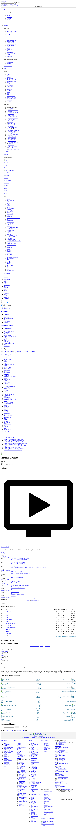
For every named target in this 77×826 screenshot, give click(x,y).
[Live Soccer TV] (5, 1)
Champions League (11, 40)
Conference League (11, 44)
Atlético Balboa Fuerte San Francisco (21, 571)
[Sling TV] (9, 352)
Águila (7, 631)
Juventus (9, 88)
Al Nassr (9, 101)
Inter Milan (9, 89)
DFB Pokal (9, 54)
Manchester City (10, 78)
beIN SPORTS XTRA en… (34, 789)
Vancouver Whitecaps (20, 784)
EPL (5, 289)
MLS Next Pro (10, 258)
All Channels (7, 273)
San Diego (21, 798)
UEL (5, 281)
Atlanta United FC (12, 123)
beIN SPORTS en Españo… (13, 218)
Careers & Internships (49, 799)
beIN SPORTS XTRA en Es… (11, 399)
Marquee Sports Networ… (13, 257)
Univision (9, 231)
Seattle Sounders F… (13, 146)
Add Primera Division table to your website (65, 636)
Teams (5, 68)
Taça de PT (6, 297)
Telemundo (9, 226)
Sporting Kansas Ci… (13, 149)
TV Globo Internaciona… (13, 227)
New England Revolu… (13, 112)
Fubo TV (46, 744)
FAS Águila (15, 566)
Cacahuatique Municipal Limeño (20, 558)
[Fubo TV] (3, 352)
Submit (17, 726)
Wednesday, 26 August (6, 579)
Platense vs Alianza (15, 581)
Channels (6, 154)
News (5, 275)
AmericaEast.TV (11, 236)
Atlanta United (22, 777)
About (13, 464)
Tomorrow (9, 17)
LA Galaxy (11, 145)
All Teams (6, 151)
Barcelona (9, 83)
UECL (5, 283)
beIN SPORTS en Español (10, 376)
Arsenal (8, 74)
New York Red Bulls (13, 118)
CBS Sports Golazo (11, 243)
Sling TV (46, 743)
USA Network (10, 222)
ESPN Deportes (10, 210)
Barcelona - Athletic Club (60, 745)
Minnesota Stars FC (13, 142)
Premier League (10, 45)
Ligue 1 (8, 50)
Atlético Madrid (10, 86)
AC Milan (9, 90)
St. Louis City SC (12, 137)
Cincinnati (20, 768)
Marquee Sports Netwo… (34, 807)
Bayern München (11, 96)
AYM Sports (10, 238)
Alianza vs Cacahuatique (32, 598)
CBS (8, 201)
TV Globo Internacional (9, 386)
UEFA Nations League (9, 343)
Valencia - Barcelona (63, 777)
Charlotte (20, 767)
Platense (8, 621)
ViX (8, 269)
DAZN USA (10, 223)
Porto (8, 94)
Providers (46, 801)
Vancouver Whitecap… (13, 130)
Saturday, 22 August (5, 557)
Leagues (6, 25)
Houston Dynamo (12, 131)
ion (7, 255)
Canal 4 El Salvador (21, 559)
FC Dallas (10, 135)
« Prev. (2, 554)
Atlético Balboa (9, 619)
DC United (10, 122)
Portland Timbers (12, 141)
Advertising (47, 795)
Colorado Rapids (12, 138)
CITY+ (8, 246)
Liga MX (9, 63)
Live (2, 552)
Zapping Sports (10, 270)
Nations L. (6, 282)
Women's (6, 277)
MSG (8, 259)
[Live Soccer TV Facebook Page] (61, 782)
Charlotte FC (11, 114)
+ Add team (6, 314)
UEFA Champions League (10, 336)
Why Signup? (23, 726)
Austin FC (10, 147)
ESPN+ (8, 212)
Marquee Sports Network (10, 415)
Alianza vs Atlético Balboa (17, 594)
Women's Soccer (48, 791)
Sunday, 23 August (5, 570)
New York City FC (12, 116)
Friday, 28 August (5, 584)
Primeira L (6, 295)
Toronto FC (11, 120)
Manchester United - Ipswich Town (60, 758)
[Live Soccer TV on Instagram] (61, 787)
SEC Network (10, 263)
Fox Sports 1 (10, 211)
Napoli (8, 92)
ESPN (8, 203)
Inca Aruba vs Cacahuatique (18, 588)
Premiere (9, 262)
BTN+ (8, 242)
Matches (6, 9)
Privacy (46, 797)
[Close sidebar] (1, 452)
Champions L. (7, 279)
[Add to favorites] (2, 463)
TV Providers (44, 740)
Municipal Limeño (10, 623)
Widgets (46, 794)
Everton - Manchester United (59, 775)
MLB (45, 814)
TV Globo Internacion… (34, 773)
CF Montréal (11, 126)
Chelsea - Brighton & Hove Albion (61, 753)
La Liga (8, 46)
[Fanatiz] (28, 352)
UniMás (8, 232)
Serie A (8, 48)
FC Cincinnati (11, 115)
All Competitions (8, 66)
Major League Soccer (12, 31)
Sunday (8, 19)
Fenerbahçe (9, 100)
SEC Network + (10, 265)
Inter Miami (21, 763)
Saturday (9, 18)
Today (8, 15)
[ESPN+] (33, 352)
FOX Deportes (10, 230)
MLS (5, 286)
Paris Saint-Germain (11, 98)
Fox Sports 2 (10, 214)
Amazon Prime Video (12, 235)
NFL (49, 813)
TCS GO (13, 559)
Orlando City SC (12, 119)
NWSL (8, 34)
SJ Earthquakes (21, 789)
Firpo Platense (15, 575)
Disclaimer (46, 798)
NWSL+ (9, 261)
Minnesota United (23, 797)
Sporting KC (22, 805)
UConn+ (9, 268)
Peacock (9, 234)
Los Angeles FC (11, 133)
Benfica (8, 93)
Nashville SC (11, 108)
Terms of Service (20, 730)
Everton (8, 82)
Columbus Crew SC (13, 127)
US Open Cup (10, 32)
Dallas (19, 790)
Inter (7, 613)
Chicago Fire (11, 111)
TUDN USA (10, 220)
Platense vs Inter (15, 592)
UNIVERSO (10, 228)
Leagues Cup (10, 62)
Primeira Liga (10, 52)
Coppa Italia (9, 56)
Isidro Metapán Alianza (18, 562)
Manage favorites (6, 308)
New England (21, 766)
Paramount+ (9, 216)
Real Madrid (10, 85)
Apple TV (9, 215)
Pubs (45, 802)
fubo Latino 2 (10, 254)
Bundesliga (9, 49)
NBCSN (9, 224)
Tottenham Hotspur (11, 81)
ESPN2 (8, 207)
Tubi (8, 266)
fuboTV (8, 219)
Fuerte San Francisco (11, 627)
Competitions (4, 325)
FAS (7, 617)
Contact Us (47, 809)
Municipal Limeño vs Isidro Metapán (20, 585)
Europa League (10, 41)
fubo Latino (9, 253)
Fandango (9, 249)
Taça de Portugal (11, 53)
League (4, 305)
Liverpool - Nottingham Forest (60, 750)
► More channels (5, 431)
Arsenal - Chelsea (62, 778)
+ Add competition (8, 328)
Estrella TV (9, 247)
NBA (45, 813)
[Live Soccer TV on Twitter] (61, 785)
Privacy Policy (10, 730)
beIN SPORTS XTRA (12, 239)
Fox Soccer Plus (10, 208)
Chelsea (8, 75)
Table (6, 464)
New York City (21, 770)
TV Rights (9, 464)
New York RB (21, 771)
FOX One (9, 251)
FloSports (9, 250)
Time (9, 305)
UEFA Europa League (9, 342)
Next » (2, 555)
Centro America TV (11, 245)
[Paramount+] (22, 352)
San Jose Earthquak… (13, 134)
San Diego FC (11, 143)
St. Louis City (21, 791)
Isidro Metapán (9, 611)
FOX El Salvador (20, 563)
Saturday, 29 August (5, 590)
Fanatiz (8, 199)
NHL (52, 813)
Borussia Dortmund (11, 97)
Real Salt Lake (11, 139)
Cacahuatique (9, 625)
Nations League (10, 42)
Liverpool (9, 77)
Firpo (7, 615)
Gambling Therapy (66, 789)
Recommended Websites (47, 804)
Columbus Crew (22, 782)
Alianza (8, 629)
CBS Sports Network (12, 205)
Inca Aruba (8, 633)
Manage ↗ (6, 311)
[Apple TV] (15, 352)
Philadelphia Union (12, 124)
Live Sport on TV (48, 812)
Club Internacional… (13, 110)
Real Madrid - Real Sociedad (60, 742)
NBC (8, 204)
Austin (20, 804)
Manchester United (11, 79)
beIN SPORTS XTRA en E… (14, 241)
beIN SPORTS (10, 200)
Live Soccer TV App (49, 793)
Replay (4, 552)
